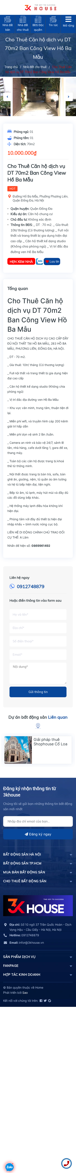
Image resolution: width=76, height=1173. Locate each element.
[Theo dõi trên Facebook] (40, 1000)
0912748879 (30, 586)
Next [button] (68, 97)
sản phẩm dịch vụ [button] (19, 957)
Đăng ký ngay (39, 834)
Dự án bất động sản (38, 717)
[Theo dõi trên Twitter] (45, 1000)
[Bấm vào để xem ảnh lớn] (38, 97)
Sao (25, 992)
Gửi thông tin (38, 692)
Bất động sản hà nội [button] (22, 854)
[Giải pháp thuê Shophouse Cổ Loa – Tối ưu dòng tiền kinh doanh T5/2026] (18, 750)
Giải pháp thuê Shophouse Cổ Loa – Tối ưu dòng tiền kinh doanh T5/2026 (52, 746)
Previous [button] (7, 97)
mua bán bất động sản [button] (24, 872)
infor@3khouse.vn (27, 942)
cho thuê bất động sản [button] (24, 881)
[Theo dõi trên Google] (49, 1000)
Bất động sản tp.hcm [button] (22, 863)
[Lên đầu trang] (9, 1155)
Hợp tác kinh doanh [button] (21, 975)
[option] (38, 97)
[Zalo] (40, 261)
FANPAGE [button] (11, 966)
